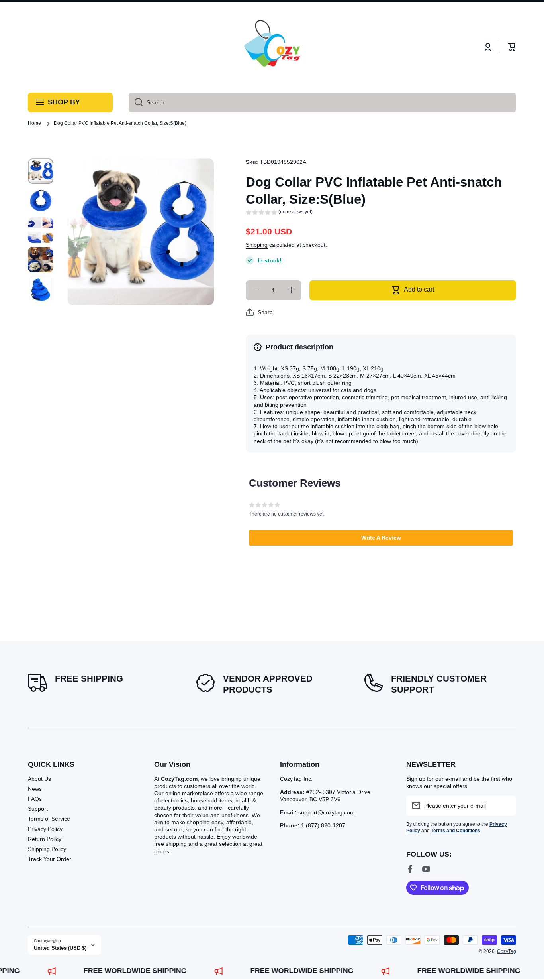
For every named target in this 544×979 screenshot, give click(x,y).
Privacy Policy (45, 829)
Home (34, 123)
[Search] (136, 102)
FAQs (35, 799)
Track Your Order (49, 859)
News (35, 789)
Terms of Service (49, 819)
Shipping (257, 245)
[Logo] (272, 47)
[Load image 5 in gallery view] (40, 289)
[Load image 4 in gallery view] (40, 259)
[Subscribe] (506, 806)
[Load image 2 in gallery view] (40, 200)
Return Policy (44, 839)
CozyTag (506, 951)
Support (38, 809)
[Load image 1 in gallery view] (40, 171)
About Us (39, 779)
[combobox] (322, 102)
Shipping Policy (47, 849)
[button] (512, 47)
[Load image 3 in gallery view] (40, 230)
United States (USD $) (60, 948)
